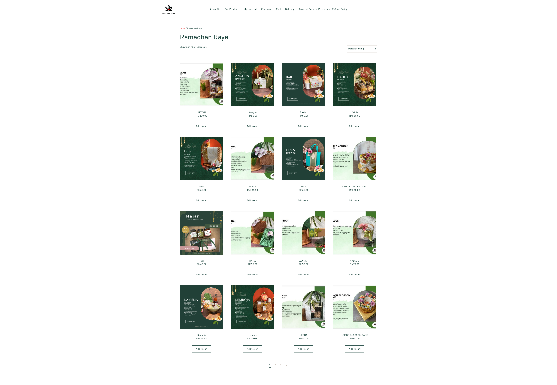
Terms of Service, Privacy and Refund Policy (323, 9)
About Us (215, 9)
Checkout (266, 9)
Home (182, 28)
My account (250, 9)
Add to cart (201, 126)
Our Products (232, 9)
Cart (278, 9)
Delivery (289, 9)
